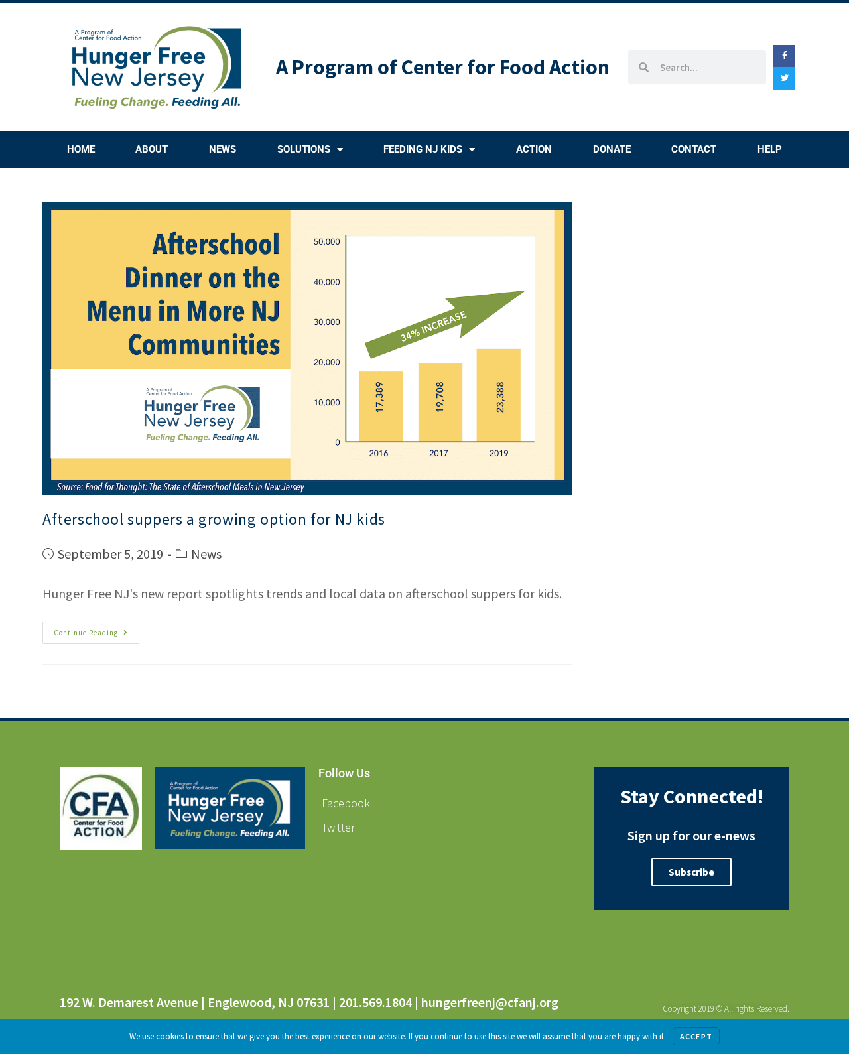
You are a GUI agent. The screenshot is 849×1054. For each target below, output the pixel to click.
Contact (693, 149)
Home (81, 149)
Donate (612, 149)
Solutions (303, 149)
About (151, 149)
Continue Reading (96, 629)
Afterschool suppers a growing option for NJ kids (213, 519)
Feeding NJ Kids (422, 149)
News (222, 149)
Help (769, 149)
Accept (696, 1036)
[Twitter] (784, 78)
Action (534, 149)
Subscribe (691, 872)
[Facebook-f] (784, 56)
